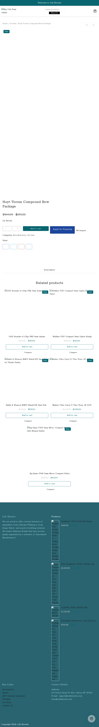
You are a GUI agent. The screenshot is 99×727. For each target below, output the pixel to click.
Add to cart (36, 229)
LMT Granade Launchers (13, 696)
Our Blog (6, 702)
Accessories (8, 689)
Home (5, 24)
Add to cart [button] (27, 347)
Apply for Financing (62, 229)
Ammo (5, 693)
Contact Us (7, 705)
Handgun (6, 699)
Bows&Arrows (19, 235)
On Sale (13, 24)
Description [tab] (49, 270)
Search (54, 13)
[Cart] (95, 11)
